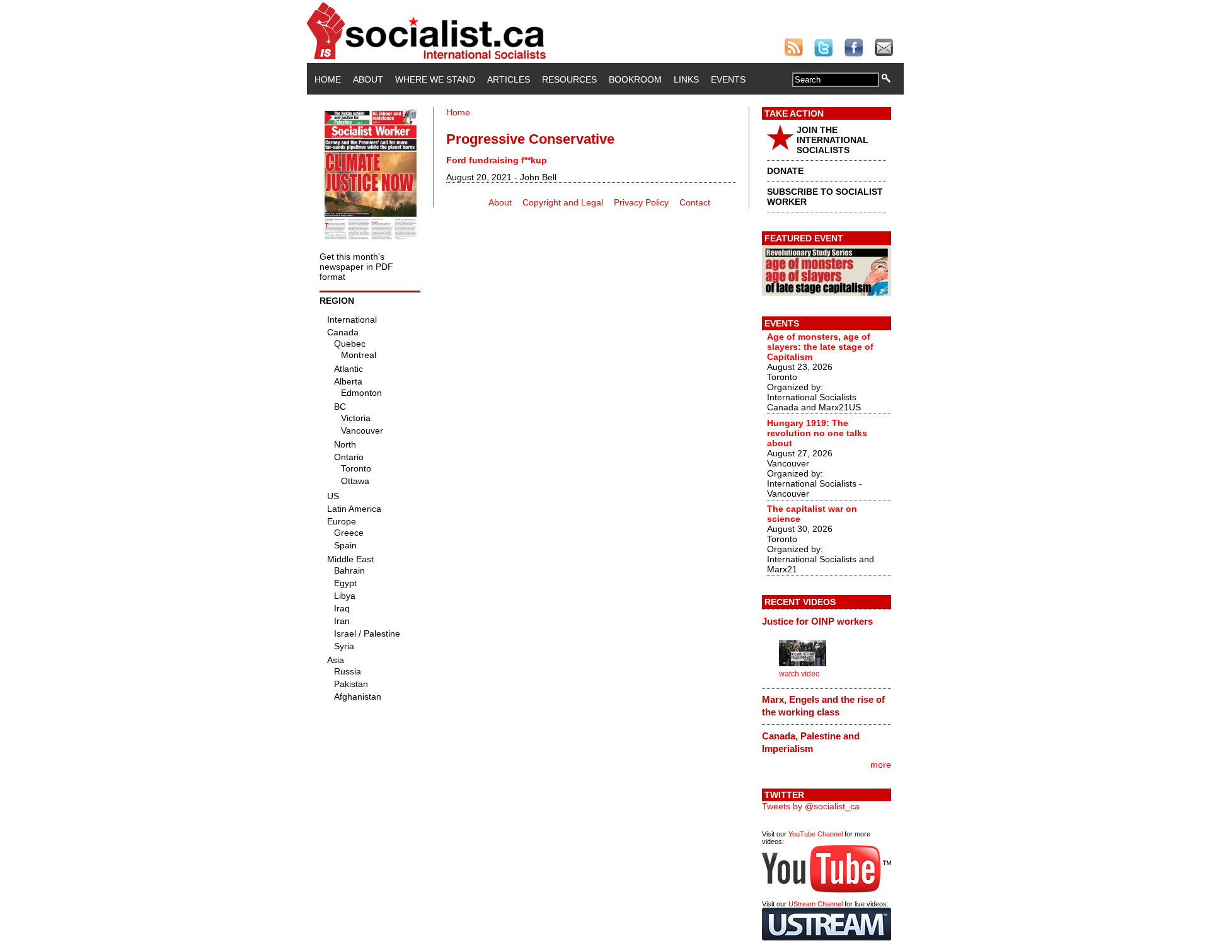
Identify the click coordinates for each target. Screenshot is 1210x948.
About (368, 79)
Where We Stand (435, 79)
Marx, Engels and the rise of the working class (823, 705)
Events (728, 79)
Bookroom (635, 79)
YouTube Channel (815, 834)
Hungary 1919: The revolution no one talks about (817, 433)
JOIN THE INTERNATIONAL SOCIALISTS (832, 140)
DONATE (785, 171)
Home (327, 79)
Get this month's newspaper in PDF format (356, 266)
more (880, 765)
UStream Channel (815, 904)
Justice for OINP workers (817, 621)
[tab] (826, 621)
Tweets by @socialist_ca (811, 806)
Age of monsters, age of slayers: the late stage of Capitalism (820, 347)
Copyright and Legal (562, 202)
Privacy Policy (641, 202)
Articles (508, 79)
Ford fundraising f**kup (496, 160)
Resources (569, 79)
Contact (694, 202)
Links (686, 79)
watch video (799, 673)
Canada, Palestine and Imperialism (811, 742)
